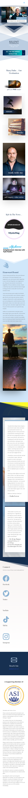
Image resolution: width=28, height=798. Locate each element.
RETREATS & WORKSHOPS (17, 21)
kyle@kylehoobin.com (14, 669)
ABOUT (21, 18)
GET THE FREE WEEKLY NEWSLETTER (13, 53)
